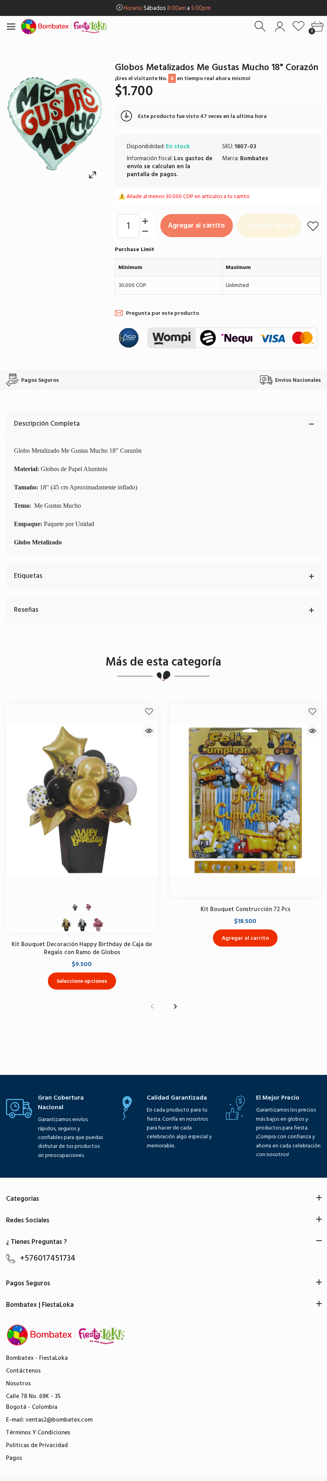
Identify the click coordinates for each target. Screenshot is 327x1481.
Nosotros (18, 1384)
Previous (152, 1007)
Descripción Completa (47, 423)
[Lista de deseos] (298, 26)
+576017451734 (47, 1258)
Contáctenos (23, 1371)
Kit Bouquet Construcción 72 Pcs (245, 909)
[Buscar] (261, 26)
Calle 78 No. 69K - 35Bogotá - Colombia (33, 1401)
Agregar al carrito (196, 225)
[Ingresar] (279, 26)
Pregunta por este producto (162, 313)
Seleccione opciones (82, 981)
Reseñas (26, 609)
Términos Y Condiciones (38, 1433)
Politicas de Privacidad (37, 1445)
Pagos (14, 1458)
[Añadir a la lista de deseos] (313, 226)
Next (175, 1007)
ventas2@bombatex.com (59, 1420)
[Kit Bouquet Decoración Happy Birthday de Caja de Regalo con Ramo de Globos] (82, 800)
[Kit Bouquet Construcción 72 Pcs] (245, 800)
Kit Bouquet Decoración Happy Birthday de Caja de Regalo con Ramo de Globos (82, 948)
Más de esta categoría (163, 662)
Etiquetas (28, 575)
